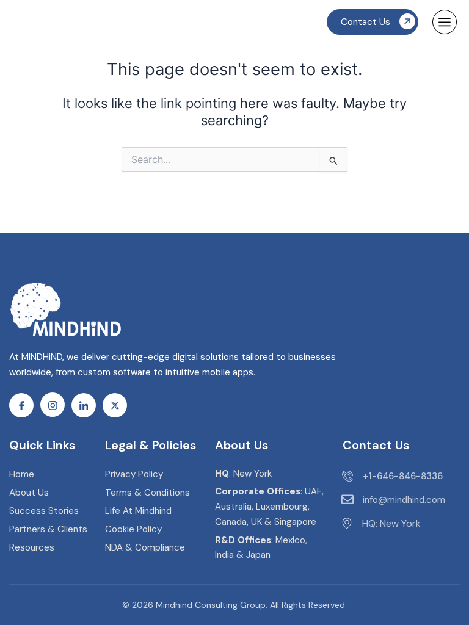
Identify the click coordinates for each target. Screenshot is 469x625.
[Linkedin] (83, 405)
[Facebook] (21, 405)
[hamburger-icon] (444, 22)
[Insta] (52, 404)
